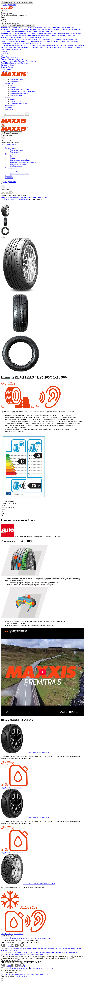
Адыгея (38, 27)
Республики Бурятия (49, 41)
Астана (15, 57)
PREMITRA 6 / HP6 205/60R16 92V (36, 817)
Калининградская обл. (9, 33)
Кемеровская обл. (65, 33)
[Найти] (27, 114)
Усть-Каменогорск (13, 63)
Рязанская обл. (75, 41)
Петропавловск (31, 61)
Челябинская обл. (57, 47)
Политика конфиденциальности (13, 954)
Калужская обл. (32, 33)
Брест (12, 65)
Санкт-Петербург (28, 27)
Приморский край (8, 41)
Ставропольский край (37, 45)
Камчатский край (45, 33)
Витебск (4, 67)
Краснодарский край (26, 35)
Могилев (4, 71)
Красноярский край (41, 35)
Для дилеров (65, 952)
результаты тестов (12, 197)
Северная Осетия (21, 45)
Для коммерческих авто (19, 93)
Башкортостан (20, 29)
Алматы (9, 57)
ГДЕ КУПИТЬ (17, 788)
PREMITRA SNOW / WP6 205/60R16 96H (39, 884)
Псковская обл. (20, 41)
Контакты (9, 109)
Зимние (12, 87)
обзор (3, 197)
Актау (3, 57)
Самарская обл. (6, 43)
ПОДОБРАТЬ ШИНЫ (9, 144)
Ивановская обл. (35, 31)
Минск (9, 69)
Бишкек (4, 51)
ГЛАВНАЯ (5, 199)
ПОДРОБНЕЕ (6, 788)
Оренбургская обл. (33, 39)
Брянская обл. (46, 29)
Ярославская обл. (14, 49)
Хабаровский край (37, 47)
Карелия (55, 33)
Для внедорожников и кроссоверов (23, 91)
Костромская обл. (11, 35)
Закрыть (4, 11)
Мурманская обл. (7, 37)
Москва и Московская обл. (11, 27)
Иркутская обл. (47, 31)
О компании (10, 105)
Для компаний (15, 81)
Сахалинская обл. (44, 43)
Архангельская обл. (66, 27)
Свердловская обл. (8, 45)
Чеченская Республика (73, 47)
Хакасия (47, 47)
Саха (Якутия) (31, 43)
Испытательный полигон (19, 103)
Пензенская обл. (59, 39)
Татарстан (62, 45)
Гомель (10, 67)
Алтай (43, 27)
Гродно (4, 69)
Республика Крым (34, 41)
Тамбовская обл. (52, 45)
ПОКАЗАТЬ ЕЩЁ (7, 936)
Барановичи (5, 65)
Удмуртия (12, 47)
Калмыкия (22, 33)
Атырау (4, 59)
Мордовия (71, 35)
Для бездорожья (16, 95)
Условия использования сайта (37, 954)
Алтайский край (52, 27)
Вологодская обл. (7, 31)
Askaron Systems (23, 976)
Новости (8, 107)
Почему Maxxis (15, 101)
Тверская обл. (72, 45)
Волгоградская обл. (73, 29)
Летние (12, 85)
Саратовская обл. (19, 43)
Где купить (9, 83)
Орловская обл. (46, 39)
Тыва (6, 47)
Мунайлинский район (9, 61)
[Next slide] (4, 237)
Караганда (19, 59)
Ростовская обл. (63, 41)
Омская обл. (21, 39)
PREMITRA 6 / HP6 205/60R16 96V (36, 753)
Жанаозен (10, 59)
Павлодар (21, 61)
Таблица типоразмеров (38, 197)
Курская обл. (54, 35)
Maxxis (12, 99)
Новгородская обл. (37, 37)
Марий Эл (63, 35)
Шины (7, 97)
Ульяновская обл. (22, 47)
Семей (3, 63)
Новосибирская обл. (8, 39)
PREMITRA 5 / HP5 (21, 199)
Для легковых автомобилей (20, 89)
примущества (24, 197)
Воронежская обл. (21, 31)
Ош (2, 55)
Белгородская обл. (33, 29)
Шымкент (24, 63)
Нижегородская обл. (22, 37)
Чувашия (4, 49)
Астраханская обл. (8, 29)
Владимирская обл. (58, 29)
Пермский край (71, 39)
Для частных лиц (16, 79)
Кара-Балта (5, 53)
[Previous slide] (2, 237)
